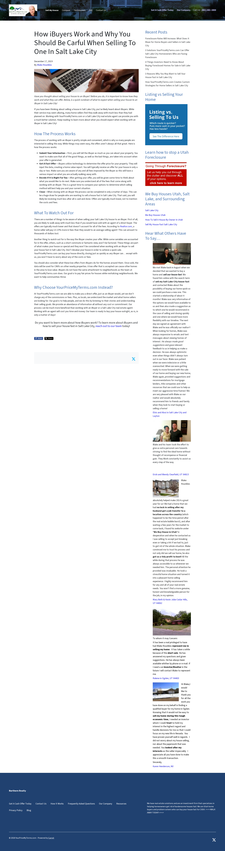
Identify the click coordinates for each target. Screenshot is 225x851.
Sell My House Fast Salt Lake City (161, 224)
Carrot (51, 838)
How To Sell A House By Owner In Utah (164, 219)
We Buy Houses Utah (155, 215)
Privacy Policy (15, 810)
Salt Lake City (151, 210)
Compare (66, 10)
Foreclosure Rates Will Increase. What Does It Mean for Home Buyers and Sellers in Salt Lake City (167, 42)
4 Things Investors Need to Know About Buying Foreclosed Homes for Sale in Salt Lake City (167, 65)
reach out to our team (108, 326)
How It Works (57, 803)
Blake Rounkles (44, 65)
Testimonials (80, 10)
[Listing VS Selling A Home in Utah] (166, 124)
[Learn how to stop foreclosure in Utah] (166, 174)
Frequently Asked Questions (81, 803)
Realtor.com (126, 226)
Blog (29, 810)
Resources (121, 803)
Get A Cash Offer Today (162, 10)
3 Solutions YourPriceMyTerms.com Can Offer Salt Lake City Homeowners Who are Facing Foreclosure (167, 54)
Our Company (183, 10)
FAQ (90, 10)
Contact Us (101, 10)
